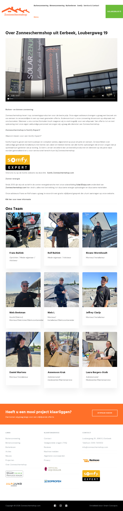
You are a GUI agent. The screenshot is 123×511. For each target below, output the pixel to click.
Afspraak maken (104, 413)
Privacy (47, 460)
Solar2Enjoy (113, 11)
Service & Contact (91, 5)
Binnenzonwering (57, 5)
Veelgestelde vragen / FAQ (55, 443)
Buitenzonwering (41, 5)
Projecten (10, 460)
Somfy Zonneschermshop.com (60, 173)
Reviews (47, 447)
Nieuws (9, 456)
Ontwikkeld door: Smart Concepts (103, 505)
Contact (47, 439)
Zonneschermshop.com (16, 187)
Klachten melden (51, 452)
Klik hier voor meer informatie (18, 199)
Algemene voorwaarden (54, 456)
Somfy (79, 5)
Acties (8, 452)
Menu (36, 17)
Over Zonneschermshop (16, 465)
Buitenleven (71, 5)
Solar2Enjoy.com (83, 184)
